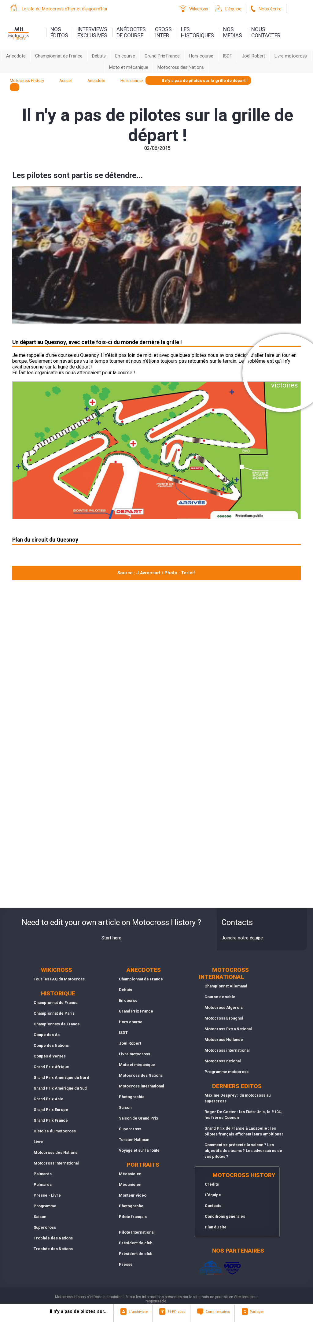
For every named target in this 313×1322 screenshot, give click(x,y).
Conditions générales (225, 1216)
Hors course (201, 56)
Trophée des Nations (53, 1238)
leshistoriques (197, 32)
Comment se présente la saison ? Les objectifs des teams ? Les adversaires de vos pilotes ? (243, 1150)
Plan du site (215, 1227)
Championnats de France (57, 1024)
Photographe (131, 1206)
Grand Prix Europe (51, 1109)
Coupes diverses (50, 1056)
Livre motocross (290, 56)
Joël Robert (253, 56)
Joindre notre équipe (242, 938)
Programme (45, 1206)
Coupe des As (47, 1034)
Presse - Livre (47, 1195)
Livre (38, 1141)
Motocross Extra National (228, 1029)
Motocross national (222, 1061)
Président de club (136, 1243)
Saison (40, 1216)
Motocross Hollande (223, 1039)
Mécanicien (130, 1174)
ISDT (227, 56)
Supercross (45, 1227)
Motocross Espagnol (223, 1018)
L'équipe (233, 9)
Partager (257, 1311)
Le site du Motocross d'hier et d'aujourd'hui (64, 9)
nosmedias (232, 32)
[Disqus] (156, 666)
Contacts (213, 1205)
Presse (126, 1264)
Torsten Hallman (134, 1139)
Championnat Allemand (225, 986)
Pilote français (133, 1216)
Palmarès (43, 1174)
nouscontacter (265, 32)
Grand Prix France (162, 56)
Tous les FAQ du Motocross (59, 979)
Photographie (132, 1096)
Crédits (212, 1184)
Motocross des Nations (180, 67)
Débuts (99, 56)
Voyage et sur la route (139, 1150)
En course (125, 56)
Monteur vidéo (132, 1195)
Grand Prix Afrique (51, 1067)
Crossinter (163, 32)
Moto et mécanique (128, 67)
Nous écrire (270, 9)
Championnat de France (59, 56)
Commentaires (217, 1311)
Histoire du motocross (55, 1131)
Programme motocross (226, 1071)
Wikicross (198, 9)
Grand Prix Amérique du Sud (60, 1088)
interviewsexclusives (92, 32)
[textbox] (14, 87)
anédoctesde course (131, 32)
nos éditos (59, 32)
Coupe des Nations (51, 1045)
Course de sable (219, 996)
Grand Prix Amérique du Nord (61, 1077)
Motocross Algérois (223, 1007)
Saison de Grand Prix (138, 1118)
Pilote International (137, 1232)
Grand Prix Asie (48, 1099)
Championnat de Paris (54, 1013)
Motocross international (56, 1163)
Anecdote (16, 56)
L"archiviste (138, 1311)
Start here (111, 938)
